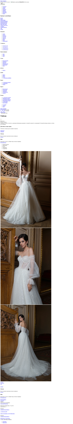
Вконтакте (5, 422)
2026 (4, 55)
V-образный (5, 83)
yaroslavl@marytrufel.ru (4, 409)
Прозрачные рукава (6, 100)
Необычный (5, 41)
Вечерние (5, 12)
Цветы (4, 70)
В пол (4, 76)
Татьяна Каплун (3, 27)
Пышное (4, 9)
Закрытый (5, 91)
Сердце (4, 93)
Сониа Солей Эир (3, 25)
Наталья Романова (4, 21)
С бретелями (5, 101)
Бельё (4, 13)
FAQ (4, 106)
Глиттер (4, 36)
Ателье (4, 105)
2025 (4, 56)
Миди (4, 75)
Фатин (4, 34)
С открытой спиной (6, 82)
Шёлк (4, 39)
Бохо (4, 65)
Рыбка (4, 8)
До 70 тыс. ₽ (5, 47)
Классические (5, 60)
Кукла (1, 18)
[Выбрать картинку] (4, 4)
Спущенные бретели (7, 99)
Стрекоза (2, 26)
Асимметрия (5, 92)
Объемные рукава (6, 98)
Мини (4, 74)
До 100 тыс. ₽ (5, 48)
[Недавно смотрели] (4, 111)
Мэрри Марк (2, 20)
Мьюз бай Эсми (3, 24)
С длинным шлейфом (7, 77)
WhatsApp (2, 130)
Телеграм (4, 421)
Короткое (4, 11)
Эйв (1, 28)
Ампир (4, 7)
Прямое (4, 10)
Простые (4, 62)
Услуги (1, 137)
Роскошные (5, 64)
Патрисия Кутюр (3, 23)
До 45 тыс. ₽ (5, 45)
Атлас (4, 33)
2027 (4, 54)
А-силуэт (4, 6)
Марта (1, 19)
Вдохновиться (3, 142)
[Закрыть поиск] (1, 4)
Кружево (4, 35)
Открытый (5, 90)
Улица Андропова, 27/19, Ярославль (7, 413)
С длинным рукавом (7, 97)
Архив (1, 29)
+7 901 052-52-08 (3, 411)
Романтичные (5, 63)
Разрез (4, 84)
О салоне (4, 104)
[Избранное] (1, 111)
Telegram (2, 131)
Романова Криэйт (3, 22)
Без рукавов (5, 102)
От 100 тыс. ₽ (5, 49)
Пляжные (4, 61)
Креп (4, 40)
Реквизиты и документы (5, 418)
